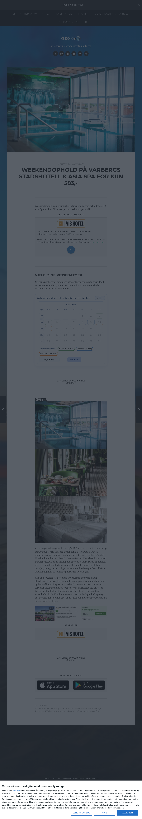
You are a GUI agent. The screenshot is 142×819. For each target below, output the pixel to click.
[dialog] (71, 800)
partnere (16, 790)
